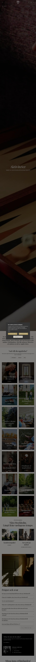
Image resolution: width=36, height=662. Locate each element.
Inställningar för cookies (18, 336)
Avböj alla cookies (23, 333)
